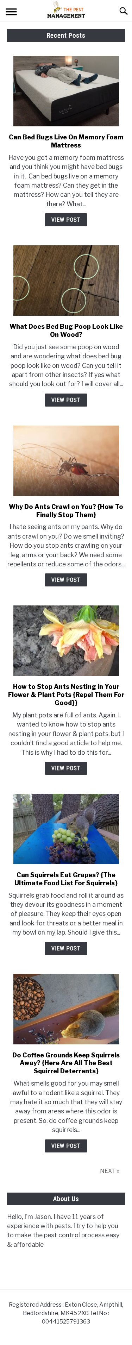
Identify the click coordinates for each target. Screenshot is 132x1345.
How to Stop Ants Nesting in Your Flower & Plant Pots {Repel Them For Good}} (66, 694)
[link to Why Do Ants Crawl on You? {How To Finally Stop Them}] (66, 461)
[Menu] (11, 13)
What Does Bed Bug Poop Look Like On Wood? (66, 330)
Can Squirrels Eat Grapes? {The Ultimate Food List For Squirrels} (66, 879)
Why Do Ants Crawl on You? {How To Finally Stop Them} (66, 510)
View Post (66, 219)
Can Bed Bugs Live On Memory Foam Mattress (66, 141)
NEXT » (109, 1171)
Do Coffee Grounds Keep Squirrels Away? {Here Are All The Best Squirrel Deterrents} (66, 1063)
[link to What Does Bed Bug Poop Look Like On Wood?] (66, 280)
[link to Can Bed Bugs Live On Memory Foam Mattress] (66, 91)
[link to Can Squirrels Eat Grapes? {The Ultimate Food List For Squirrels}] (66, 829)
